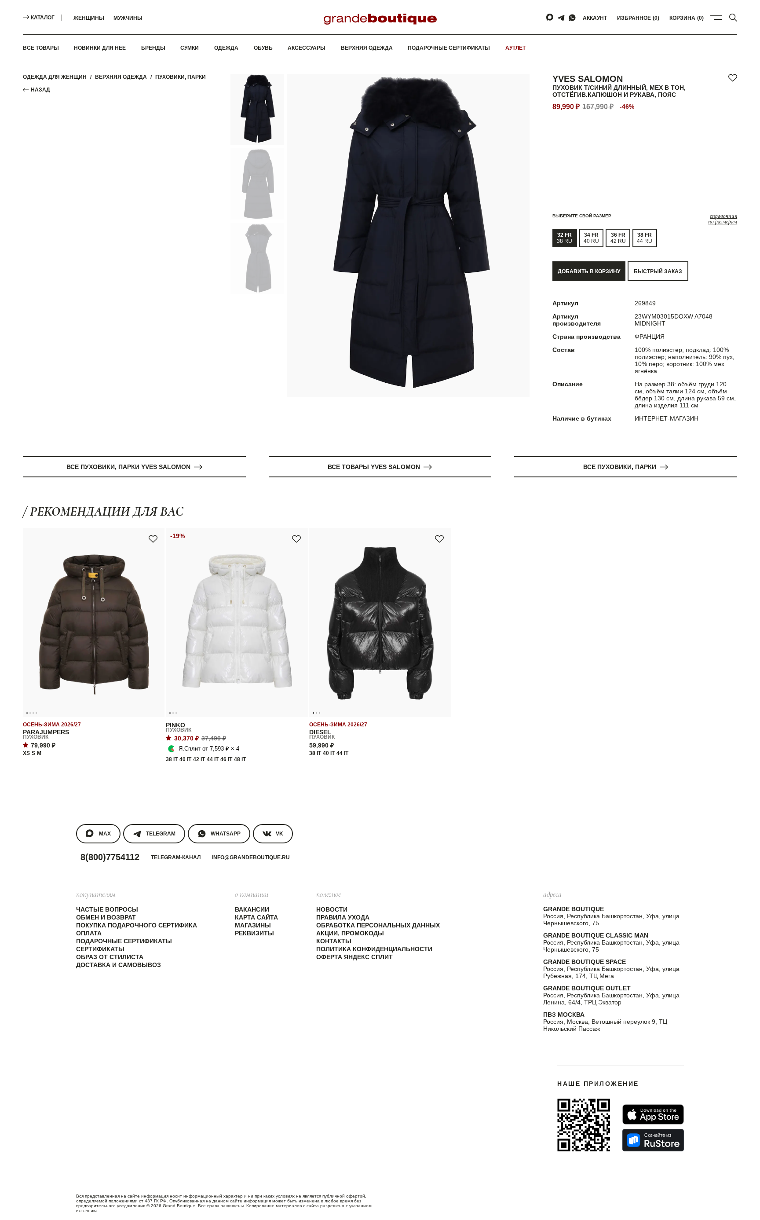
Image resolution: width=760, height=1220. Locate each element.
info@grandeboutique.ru (251, 857)
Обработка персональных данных (378, 925)
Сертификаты (100, 949)
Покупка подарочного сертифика (136, 925)
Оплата (89, 933)
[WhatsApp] (572, 18)
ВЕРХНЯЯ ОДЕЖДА (121, 77)
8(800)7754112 (109, 857)
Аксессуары (306, 48)
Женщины (88, 18)
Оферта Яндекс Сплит (354, 956)
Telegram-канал (176, 857)
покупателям (96, 894)
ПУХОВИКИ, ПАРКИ (180, 77)
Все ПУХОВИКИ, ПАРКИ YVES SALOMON (128, 466)
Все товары (41, 48)
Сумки (189, 48)
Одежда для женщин (55, 77)
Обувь (263, 48)
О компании (251, 894)
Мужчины (127, 18)
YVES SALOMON (587, 79)
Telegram (160, 834)
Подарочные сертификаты (449, 48)
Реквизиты (254, 933)
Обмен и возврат (106, 917)
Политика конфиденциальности (374, 949)
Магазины (253, 925)
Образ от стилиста (109, 956)
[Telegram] (561, 18)
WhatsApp (226, 834)
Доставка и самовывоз (118, 964)
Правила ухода (342, 917)
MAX (105, 834)
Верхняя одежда (367, 48)
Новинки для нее (100, 48)
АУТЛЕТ (515, 48)
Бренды (153, 48)
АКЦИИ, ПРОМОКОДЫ (350, 933)
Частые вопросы (107, 909)
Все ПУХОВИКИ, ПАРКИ (619, 466)
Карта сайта (256, 917)
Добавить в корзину (589, 271)
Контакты (333, 941)
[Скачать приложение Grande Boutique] (583, 1125)
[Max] (550, 18)
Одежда (226, 48)
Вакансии (252, 909)
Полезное (328, 894)
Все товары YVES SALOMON (374, 466)
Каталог (43, 18)
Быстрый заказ (658, 271)
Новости (331, 909)
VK (279, 834)
